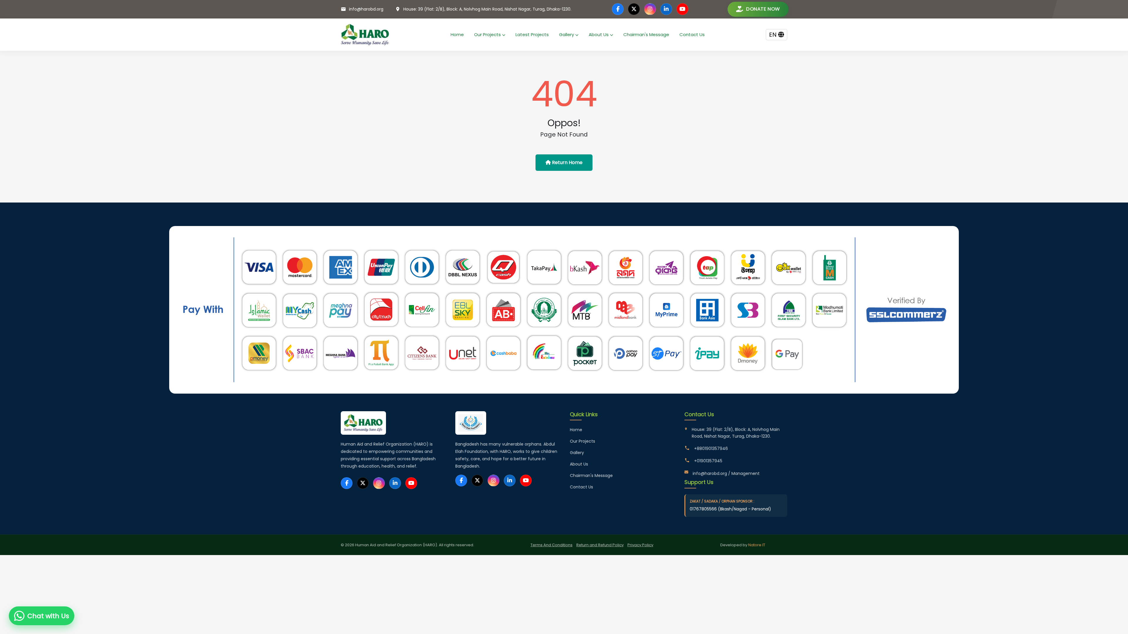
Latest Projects (532, 34)
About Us (599, 34)
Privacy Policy (640, 545)
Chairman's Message (646, 34)
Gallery (567, 34)
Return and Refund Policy (600, 545)
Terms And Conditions (552, 545)
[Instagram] (650, 9)
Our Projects (488, 34)
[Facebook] (618, 9)
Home (457, 34)
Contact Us (692, 34)
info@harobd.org (366, 9)
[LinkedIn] (666, 9)
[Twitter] (634, 9)
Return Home (567, 162)
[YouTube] (682, 9)
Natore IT (756, 545)
